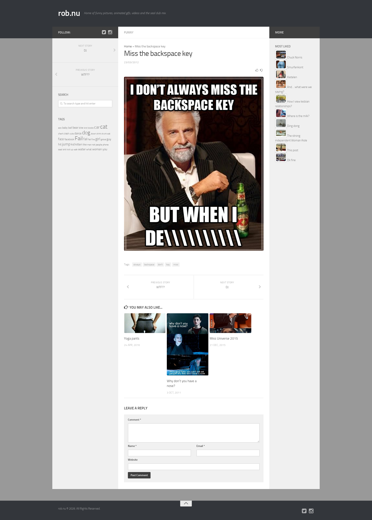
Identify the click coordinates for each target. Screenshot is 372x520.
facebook (69, 139)
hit (60, 144)
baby (65, 127)
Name (132, 446)
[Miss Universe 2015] (230, 323)
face (61, 139)
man (89, 144)
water (82, 149)
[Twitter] (104, 32)
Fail (79, 138)
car (97, 127)
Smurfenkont (295, 67)
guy (109, 139)
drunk (104, 133)
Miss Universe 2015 (224, 338)
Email (200, 446)
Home (128, 46)
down (93, 133)
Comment (134, 419)
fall (85, 139)
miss (175, 264)
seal (60, 149)
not (93, 144)
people (99, 144)
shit (64, 149)
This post (292, 150)
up (72, 149)
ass (60, 127)
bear (75, 127)
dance (78, 133)
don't (160, 264)
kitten (78, 144)
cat (103, 126)
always (136, 264)
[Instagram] (110, 32)
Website (133, 459)
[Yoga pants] (145, 323)
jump (66, 144)
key (168, 264)
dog (86, 133)
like (85, 144)
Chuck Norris (294, 57)
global (103, 139)
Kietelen (292, 77)
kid (73, 144)
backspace (149, 264)
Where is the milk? (298, 116)
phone (105, 144)
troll (68, 149)
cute (72, 133)
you (104, 149)
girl (97, 139)
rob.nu (69, 13)
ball (70, 127)
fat (89, 139)
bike (81, 127)
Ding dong (293, 126)
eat (108, 133)
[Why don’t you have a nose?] (187, 344)
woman (97, 149)
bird (85, 128)
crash (66, 133)
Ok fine (291, 160)
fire (93, 139)
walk (76, 149)
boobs (91, 127)
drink (98, 133)
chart (60, 133)
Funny (128, 32)
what (89, 149)
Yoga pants (131, 338)
